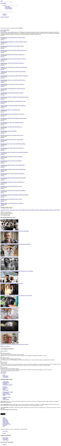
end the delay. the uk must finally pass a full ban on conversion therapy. (13, 67)
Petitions (4, 5)
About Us (5, 418)
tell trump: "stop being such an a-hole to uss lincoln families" (11, 139)
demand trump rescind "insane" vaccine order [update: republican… (13, 143)
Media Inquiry (5, 420)
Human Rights (27, 209)
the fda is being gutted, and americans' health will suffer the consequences (14, 75)
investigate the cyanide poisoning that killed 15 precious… (11, 186)
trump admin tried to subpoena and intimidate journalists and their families (14, 194)
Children (41, 209)
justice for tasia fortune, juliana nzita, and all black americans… (12, 122)
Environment (36, 209)
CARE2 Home (6, 439)
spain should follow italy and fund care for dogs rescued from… (12, 84)
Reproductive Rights (7, 397)
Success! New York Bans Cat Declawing (8, 319)
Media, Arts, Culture (7, 394)
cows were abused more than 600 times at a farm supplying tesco (12, 88)
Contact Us (5, 425)
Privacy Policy (5, 421)
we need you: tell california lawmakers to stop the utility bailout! (12, 165)
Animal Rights (3, 209)
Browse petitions (8, 7)
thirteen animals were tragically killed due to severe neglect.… (12, 203)
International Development (8, 392)
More (59, 209)
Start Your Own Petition (4, 346)
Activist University (8, 8)
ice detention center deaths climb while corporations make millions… (13, 71)
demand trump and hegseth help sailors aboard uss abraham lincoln (13, 169)
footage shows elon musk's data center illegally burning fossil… (12, 63)
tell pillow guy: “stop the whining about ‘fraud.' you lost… (11, 199)
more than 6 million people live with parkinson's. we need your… (12, 114)
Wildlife (22, 209)
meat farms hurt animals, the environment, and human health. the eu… (13, 50)
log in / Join (5, 431)
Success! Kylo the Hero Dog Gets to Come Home (9, 307)
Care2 (1, 0)
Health (4, 388)
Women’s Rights (9, 209)
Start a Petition (5, 375)
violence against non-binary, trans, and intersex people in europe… (12, 80)
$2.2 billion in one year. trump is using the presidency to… (11, 126)
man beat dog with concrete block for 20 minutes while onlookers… (13, 190)
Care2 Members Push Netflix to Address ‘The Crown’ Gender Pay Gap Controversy (16, 295)
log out (4, 433)
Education (5, 386)
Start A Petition (3, 3)
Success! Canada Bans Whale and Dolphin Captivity (10, 332)
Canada (54, 209)
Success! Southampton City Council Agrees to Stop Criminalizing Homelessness (15, 244)
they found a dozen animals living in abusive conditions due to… (12, 182)
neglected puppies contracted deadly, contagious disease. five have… (13, 101)
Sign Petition (5, 438)
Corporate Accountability (7, 384)
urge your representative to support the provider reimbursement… (12, 173)
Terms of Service (6, 422)
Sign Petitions (5, 377)
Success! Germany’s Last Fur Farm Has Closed (9, 257)
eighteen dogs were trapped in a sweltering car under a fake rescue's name (14, 97)
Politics (4, 395)
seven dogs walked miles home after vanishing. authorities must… (12, 54)
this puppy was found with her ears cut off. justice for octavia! (12, 46)
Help (4, 426)
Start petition (7, 6)
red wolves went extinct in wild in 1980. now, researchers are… (12, 148)
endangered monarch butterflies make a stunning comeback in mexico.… (14, 41)
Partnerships (5, 419)
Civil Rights (5, 383)
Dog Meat (32, 209)
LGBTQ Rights (6, 393)
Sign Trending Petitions (4, 30)
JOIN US (4, 13)
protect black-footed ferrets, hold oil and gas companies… (11, 160)
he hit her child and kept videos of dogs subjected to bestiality (12, 92)
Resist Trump (15, 209)
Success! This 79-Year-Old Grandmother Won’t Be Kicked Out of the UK (14, 344)
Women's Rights (6, 399)
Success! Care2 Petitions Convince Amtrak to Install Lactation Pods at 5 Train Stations (16, 271)
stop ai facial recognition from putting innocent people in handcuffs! (13, 177)
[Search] (11, 2)
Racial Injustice (46, 209)
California (51, 209)
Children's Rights (6, 382)
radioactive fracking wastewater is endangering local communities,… (13, 105)
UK (57, 209)
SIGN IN (4, 14)
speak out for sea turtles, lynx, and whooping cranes (10, 109)
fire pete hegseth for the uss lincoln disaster (8, 131)
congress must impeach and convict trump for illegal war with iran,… (13, 58)
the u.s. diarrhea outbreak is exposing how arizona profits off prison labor (14, 152)
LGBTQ (19, 209)
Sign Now (2, 39)
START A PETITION (4, 16)
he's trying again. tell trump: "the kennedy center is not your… (12, 135)
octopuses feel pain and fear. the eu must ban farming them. (11, 156)
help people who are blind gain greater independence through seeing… (13, 118)
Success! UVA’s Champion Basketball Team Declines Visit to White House (14, 231)
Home (4, 374)
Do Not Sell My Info (7, 424)
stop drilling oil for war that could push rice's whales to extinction (12, 37)
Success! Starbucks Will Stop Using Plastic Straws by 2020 (11, 283)
